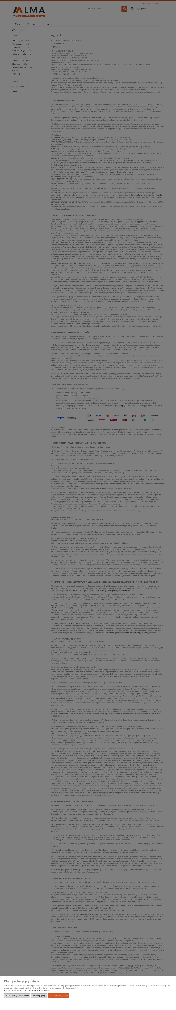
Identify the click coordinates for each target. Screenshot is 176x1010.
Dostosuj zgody (39, 995)
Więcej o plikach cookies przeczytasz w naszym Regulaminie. (27, 990)
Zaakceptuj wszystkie (58, 995)
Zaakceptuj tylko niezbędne (17, 995)
